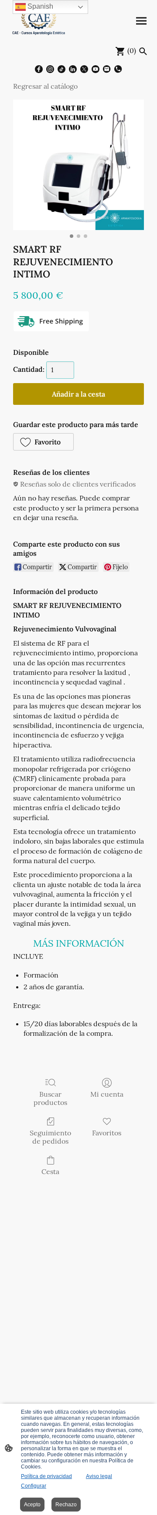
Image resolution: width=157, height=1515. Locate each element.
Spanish (39, 6)
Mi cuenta (106, 1094)
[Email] (107, 69)
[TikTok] (61, 69)
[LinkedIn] (73, 69)
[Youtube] (95, 69)
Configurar (33, 1486)
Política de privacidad (46, 1476)
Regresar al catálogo (45, 86)
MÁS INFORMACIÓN (78, 943)
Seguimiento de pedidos (50, 1136)
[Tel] (118, 69)
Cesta (50, 1171)
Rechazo (66, 1505)
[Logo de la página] (39, 21)
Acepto (32, 1505)
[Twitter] (84, 69)
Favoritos (106, 1132)
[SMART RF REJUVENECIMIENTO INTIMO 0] (78, 165)
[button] (43, 441)
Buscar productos (50, 1098)
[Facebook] (39, 69)
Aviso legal (99, 1476)
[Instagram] (50, 69)
